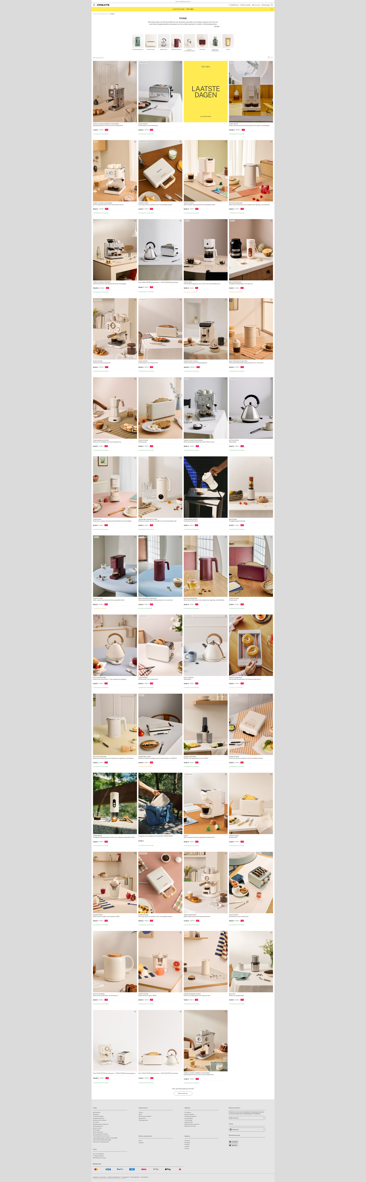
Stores (95, 1149)
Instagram (187, 1142)
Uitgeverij (187, 1108)
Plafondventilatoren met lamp (101, 1136)
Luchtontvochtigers (98, 1116)
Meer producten (183, 1093)
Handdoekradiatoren (98, 1118)
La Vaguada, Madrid (98, 1156)
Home (95, 14)
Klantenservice (143, 1108)
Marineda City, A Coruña (99, 1158)
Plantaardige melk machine (100, 1134)
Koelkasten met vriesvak (99, 1120)
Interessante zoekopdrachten (101, 1142)
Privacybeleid (125, 1177)
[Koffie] (228, 41)
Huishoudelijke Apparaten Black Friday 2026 (105, 1138)
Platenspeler (96, 1130)
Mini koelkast (96, 1112)
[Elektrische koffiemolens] (215, 41)
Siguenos (187, 1136)
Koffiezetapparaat (98, 1126)
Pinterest (187, 1144)
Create (95, 1108)
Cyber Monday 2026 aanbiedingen (102, 1140)
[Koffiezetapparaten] (138, 41)
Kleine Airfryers (97, 1128)
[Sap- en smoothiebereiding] (189, 41)
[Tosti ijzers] (202, 41)
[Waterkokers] (163, 41)
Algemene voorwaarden (99, 1177)
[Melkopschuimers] (176, 41)
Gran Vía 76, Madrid (98, 1154)
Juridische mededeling (114, 1177)
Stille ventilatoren (98, 1132)
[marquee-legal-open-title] (272, 9)
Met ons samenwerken (145, 1136)
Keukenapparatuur (103, 14)
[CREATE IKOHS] (103, 5)
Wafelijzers (96, 1114)
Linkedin (187, 1146)
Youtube (187, 1148)
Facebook (187, 1140)
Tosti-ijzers (96, 1122)
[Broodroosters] (151, 41)
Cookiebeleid (144, 1177)
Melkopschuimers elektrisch (100, 1124)
